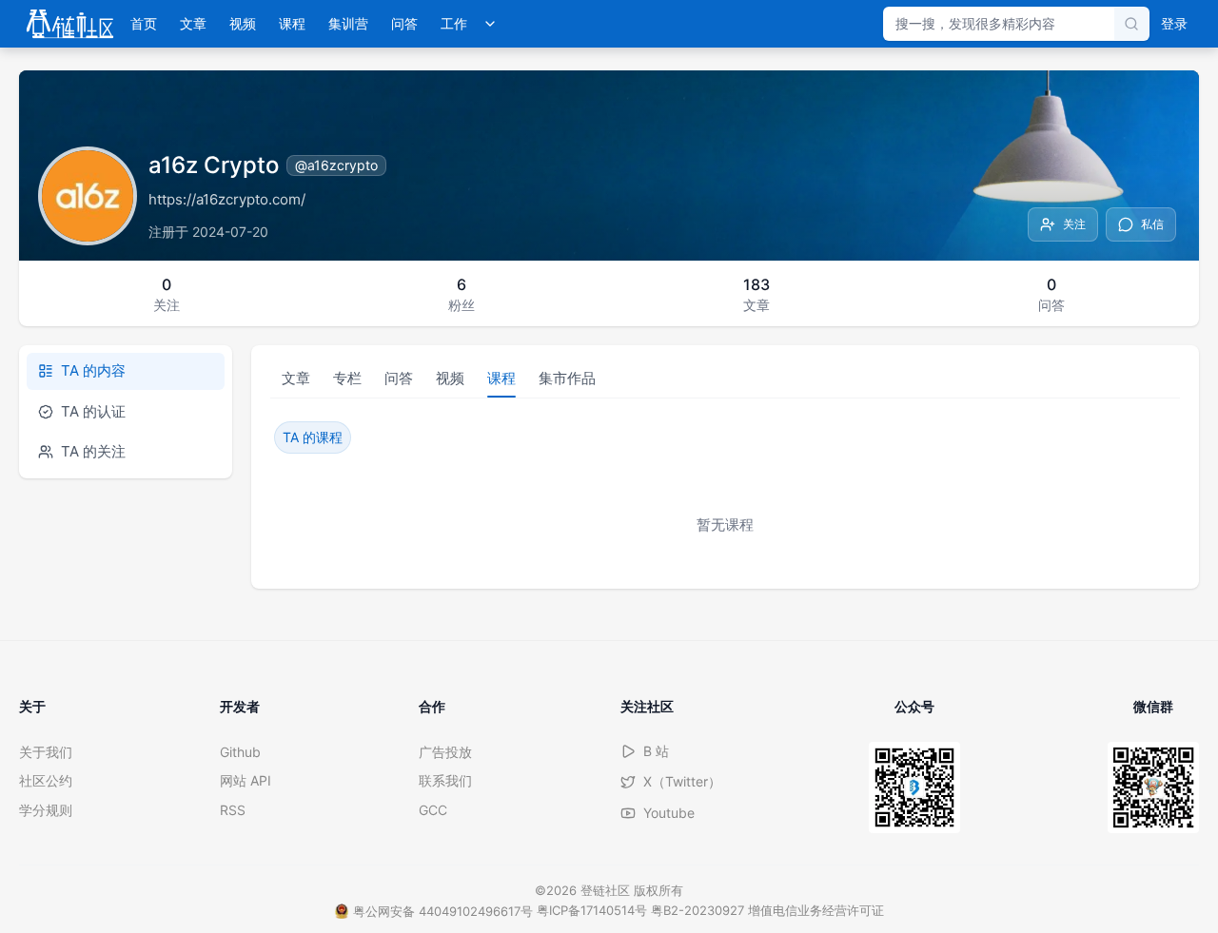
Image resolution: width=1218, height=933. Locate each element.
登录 (1174, 23)
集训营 (348, 23)
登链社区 (607, 890)
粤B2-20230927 (697, 910)
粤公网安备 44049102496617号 (443, 911)
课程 (292, 23)
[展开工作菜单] (490, 24)
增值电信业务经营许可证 (816, 910)
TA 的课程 (313, 437)
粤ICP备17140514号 (592, 910)
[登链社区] (70, 24)
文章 (193, 23)
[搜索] (1131, 24)
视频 (242, 23)
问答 (404, 23)
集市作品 (567, 378)
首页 (143, 23)
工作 (454, 23)
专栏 (347, 378)
